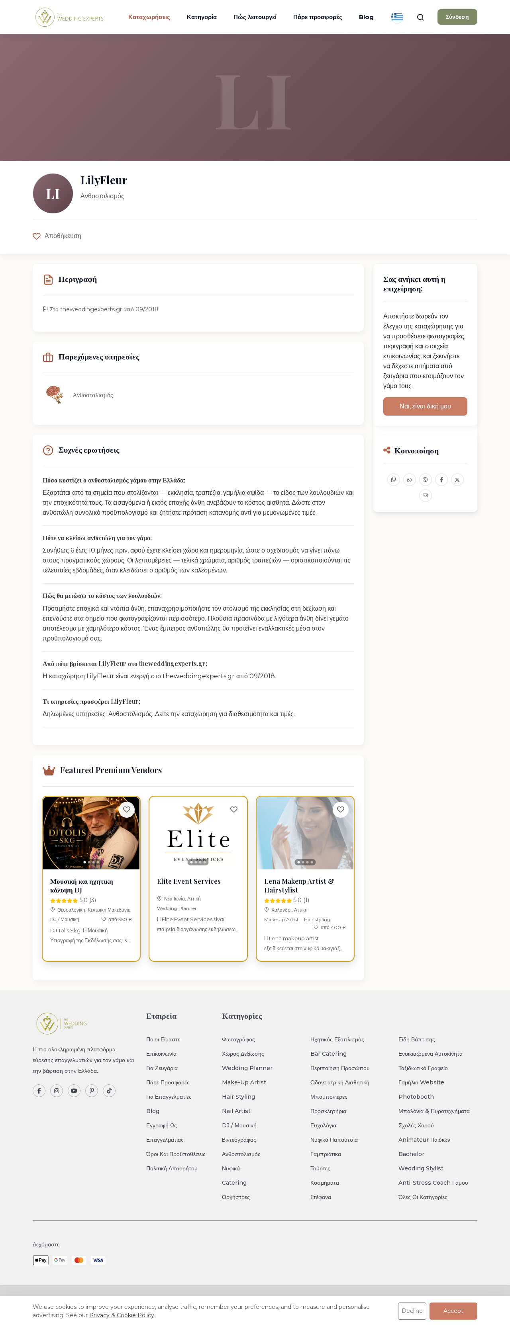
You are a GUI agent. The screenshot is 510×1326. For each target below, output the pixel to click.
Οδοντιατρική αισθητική (339, 1082)
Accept (453, 1310)
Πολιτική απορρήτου (172, 1168)
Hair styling (317, 919)
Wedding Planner (177, 908)
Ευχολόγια (323, 1125)
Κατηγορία (202, 17)
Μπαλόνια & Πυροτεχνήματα (434, 1111)
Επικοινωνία (161, 1053)
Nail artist (236, 1111)
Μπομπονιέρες (328, 1096)
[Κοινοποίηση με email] (425, 495)
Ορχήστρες (236, 1197)
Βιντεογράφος (239, 1139)
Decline (412, 1310)
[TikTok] (109, 1090)
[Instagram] (56, 1090)
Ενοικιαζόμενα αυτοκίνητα (430, 1053)
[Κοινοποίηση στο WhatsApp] (409, 479)
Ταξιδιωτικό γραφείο (423, 1068)
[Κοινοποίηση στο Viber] (425, 479)
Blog (366, 17)
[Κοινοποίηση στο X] (457, 479)
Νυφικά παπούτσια (334, 1139)
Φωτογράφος (238, 1039)
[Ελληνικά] (397, 17)
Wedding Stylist (420, 1168)
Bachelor (411, 1154)
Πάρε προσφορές (317, 17)
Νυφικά (231, 1168)
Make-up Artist (281, 919)
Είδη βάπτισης (416, 1039)
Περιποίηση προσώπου (340, 1068)
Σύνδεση (457, 16)
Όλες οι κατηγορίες (422, 1197)
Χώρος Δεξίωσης (243, 1053)
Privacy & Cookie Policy (121, 1315)
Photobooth (416, 1096)
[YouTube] (74, 1090)
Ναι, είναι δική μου (425, 406)
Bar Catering (328, 1053)
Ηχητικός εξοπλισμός (337, 1039)
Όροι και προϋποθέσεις (176, 1154)
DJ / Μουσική (64, 919)
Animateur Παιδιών (424, 1139)
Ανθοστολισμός (241, 1154)
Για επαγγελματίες (169, 1096)
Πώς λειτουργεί (255, 17)
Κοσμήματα (324, 1182)
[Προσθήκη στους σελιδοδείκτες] (127, 810)
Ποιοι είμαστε (163, 1039)
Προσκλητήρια (328, 1111)
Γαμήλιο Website (421, 1082)
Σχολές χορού (416, 1125)
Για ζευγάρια (162, 1068)
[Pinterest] (91, 1090)
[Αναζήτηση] (420, 17)
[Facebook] (39, 1090)
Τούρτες (320, 1168)
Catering (234, 1182)
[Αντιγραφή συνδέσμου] (393, 479)
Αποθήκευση (63, 236)
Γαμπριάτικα (325, 1154)
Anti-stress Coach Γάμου (433, 1182)
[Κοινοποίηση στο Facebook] (441, 479)
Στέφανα (320, 1197)
